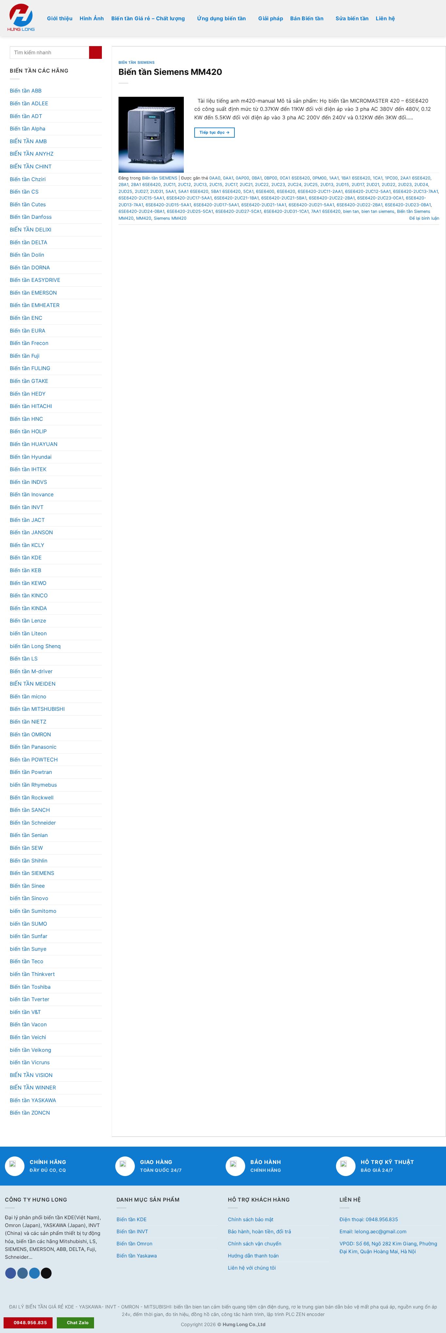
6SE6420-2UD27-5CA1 (238, 211)
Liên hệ (385, 18)
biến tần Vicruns (30, 1062)
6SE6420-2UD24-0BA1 (141, 211)
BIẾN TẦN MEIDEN (33, 683)
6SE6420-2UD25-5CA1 (190, 211)
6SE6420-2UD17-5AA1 (216, 204)
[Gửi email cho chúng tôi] (46, 1273)
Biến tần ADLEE (29, 103)
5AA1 (171, 191)
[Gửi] (95, 52)
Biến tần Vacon (28, 1024)
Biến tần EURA (27, 330)
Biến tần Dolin (27, 254)
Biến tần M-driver (31, 671)
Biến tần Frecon (29, 343)
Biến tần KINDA (28, 608)
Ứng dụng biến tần (221, 18)
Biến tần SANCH (30, 810)
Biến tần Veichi (28, 1037)
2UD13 (326, 184)
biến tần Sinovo (29, 898)
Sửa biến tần (352, 18)
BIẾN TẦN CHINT (31, 166)
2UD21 (372, 184)
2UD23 (405, 184)
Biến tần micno (28, 696)
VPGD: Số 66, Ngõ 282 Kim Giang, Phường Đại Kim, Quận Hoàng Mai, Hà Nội (388, 1247)
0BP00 (270, 178)
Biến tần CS (24, 191)
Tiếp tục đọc (214, 132)
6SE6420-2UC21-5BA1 (283, 198)
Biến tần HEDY (28, 393)
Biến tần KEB (25, 570)
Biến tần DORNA (30, 267)
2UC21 (246, 184)
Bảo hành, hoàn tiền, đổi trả (259, 1231)
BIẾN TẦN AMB (28, 141)
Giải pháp (270, 18)
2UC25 (311, 184)
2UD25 (125, 191)
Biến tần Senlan (29, 835)
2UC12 (184, 184)
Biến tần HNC (26, 419)
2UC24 (294, 184)
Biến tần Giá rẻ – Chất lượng (148, 18)
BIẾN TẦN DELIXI (30, 229)
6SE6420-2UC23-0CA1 (380, 198)
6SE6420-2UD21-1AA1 (263, 204)
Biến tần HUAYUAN (33, 444)
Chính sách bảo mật (250, 1219)
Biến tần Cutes (28, 204)
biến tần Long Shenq (35, 646)
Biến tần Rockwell (32, 797)
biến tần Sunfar (28, 936)
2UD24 (421, 184)
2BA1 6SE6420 (146, 184)
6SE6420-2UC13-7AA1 (415, 191)
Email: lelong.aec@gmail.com (373, 1231)
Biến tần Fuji (25, 355)
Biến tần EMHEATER (34, 305)
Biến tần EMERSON (33, 292)
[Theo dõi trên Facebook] (10, 1273)
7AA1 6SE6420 (326, 211)
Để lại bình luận (424, 218)
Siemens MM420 (170, 218)
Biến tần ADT (26, 116)
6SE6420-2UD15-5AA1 (168, 204)
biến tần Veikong (30, 1050)
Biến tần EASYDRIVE (35, 280)
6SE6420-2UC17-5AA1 (189, 198)
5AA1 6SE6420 (193, 191)
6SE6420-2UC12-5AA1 (367, 191)
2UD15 (342, 184)
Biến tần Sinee (27, 885)
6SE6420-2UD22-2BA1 (359, 204)
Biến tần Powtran (31, 772)
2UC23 (278, 184)
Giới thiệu (59, 18)
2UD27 (141, 191)
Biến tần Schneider (33, 822)
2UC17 (231, 184)
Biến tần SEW (26, 848)
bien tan (351, 211)
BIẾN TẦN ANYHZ (32, 153)
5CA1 (248, 191)
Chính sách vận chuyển (254, 1243)
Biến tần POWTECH (34, 759)
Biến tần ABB (25, 90)
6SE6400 (265, 191)
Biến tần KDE (26, 557)
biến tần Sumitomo (33, 911)
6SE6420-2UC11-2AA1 (320, 191)
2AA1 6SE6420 (415, 178)
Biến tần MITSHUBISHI (37, 709)
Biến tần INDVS (28, 482)
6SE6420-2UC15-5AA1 (141, 198)
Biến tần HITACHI (31, 406)
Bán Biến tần (307, 18)
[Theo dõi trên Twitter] (34, 1273)
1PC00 (391, 178)
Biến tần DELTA (28, 242)
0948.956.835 (30, 1322)
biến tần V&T (25, 1012)
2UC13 (200, 184)
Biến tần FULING (30, 368)
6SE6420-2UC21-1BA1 (236, 198)
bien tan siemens (377, 211)
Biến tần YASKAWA (33, 1100)
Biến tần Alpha (27, 128)
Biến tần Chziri (28, 179)
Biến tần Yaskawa (137, 1256)
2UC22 (262, 184)
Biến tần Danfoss (31, 217)
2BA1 (123, 184)
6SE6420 (286, 191)
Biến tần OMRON (30, 734)
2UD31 (156, 191)
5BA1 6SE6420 (226, 191)
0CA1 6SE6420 (295, 178)
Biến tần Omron (134, 1243)
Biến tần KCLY (27, 545)
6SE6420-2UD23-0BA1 (408, 204)
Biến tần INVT (26, 507)
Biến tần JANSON (31, 532)
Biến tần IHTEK (28, 469)
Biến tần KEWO (28, 583)
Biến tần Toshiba (30, 986)
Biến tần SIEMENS (32, 873)
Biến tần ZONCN (30, 1112)
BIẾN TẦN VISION (31, 1075)
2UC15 (215, 184)
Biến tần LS (24, 658)
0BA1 (257, 178)
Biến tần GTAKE (29, 381)
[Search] (438, 18)
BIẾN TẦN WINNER (33, 1087)
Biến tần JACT (27, 520)
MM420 (143, 218)
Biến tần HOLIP (28, 431)
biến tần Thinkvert (32, 974)
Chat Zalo (78, 1322)
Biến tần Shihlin (28, 860)
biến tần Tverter (29, 999)
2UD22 (388, 184)
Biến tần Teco (26, 961)
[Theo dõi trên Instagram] (22, 1273)
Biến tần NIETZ (28, 721)
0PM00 (319, 178)
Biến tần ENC (26, 318)
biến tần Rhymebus (33, 784)
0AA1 (228, 178)
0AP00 (242, 178)
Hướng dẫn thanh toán (253, 1256)
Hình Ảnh (92, 18)
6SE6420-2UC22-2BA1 (332, 198)
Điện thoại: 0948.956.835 (369, 1219)
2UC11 (169, 184)
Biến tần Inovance (32, 494)
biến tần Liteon (28, 633)
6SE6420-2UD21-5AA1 (311, 204)
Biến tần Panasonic (33, 746)
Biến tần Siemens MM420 (170, 72)
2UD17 (358, 184)
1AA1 (334, 178)
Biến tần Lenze (28, 620)
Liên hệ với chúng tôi (252, 1268)
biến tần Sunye (28, 949)
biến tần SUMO (28, 923)
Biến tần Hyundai (31, 456)
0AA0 (214, 178)
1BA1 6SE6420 (355, 178)
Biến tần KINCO (29, 595)
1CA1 (377, 178)
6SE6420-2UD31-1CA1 (286, 211)
